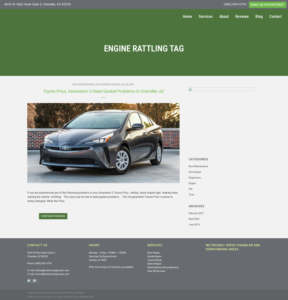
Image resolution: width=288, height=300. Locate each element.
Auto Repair (103, 84)
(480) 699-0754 (235, 4)
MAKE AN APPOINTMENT (267, 4)
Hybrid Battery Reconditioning (162, 267)
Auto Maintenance (83, 84)
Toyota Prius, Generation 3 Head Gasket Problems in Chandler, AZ (103, 91)
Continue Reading (53, 216)
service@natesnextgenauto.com (52, 274)
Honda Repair (154, 256)
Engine (115, 84)
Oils (190, 189)
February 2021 (196, 213)
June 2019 (194, 224)
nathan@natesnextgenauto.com (52, 270)
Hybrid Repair (154, 263)
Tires (191, 194)
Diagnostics (195, 177)
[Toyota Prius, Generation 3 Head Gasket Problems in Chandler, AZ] (103, 143)
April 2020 (194, 219)
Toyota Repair (154, 260)
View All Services (156, 271)
